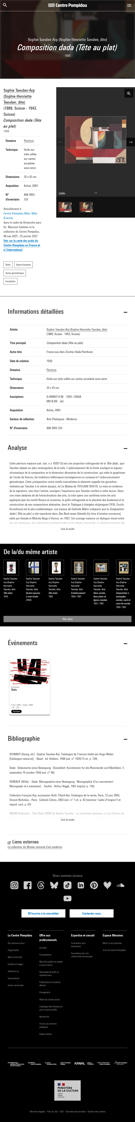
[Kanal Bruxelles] (86, 1065)
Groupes (43, 947)
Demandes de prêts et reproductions (49, 974)
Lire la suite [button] (67, 529)
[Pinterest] (94, 886)
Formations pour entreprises (78, 945)
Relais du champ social (49, 999)
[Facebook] (27, 886)
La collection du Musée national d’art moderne (35, 847)
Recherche (44, 1016)
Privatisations (45, 954)
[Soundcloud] (120, 886)
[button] (67, 312)
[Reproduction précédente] (60, 142)
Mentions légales (38, 1111)
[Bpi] (18, 1065)
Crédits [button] (62, 193)
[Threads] (41, 886)
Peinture (29, 141)
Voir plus (68, 619)
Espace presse (45, 1034)
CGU (62, 1111)
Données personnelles (76, 1111)
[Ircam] (36, 1065)
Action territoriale (16, 985)
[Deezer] (107, 886)
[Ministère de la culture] (67, 1090)
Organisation (13, 950)
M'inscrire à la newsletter (43, 913)
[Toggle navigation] (129, 5)
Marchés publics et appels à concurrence (51, 963)
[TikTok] (67, 886)
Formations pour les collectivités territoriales (81, 955)
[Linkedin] (81, 886)
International (13, 978)
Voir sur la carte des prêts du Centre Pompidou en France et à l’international (22, 245)
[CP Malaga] (67, 1065)
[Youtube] (67, 900)
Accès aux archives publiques (48, 1025)
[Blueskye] (54, 886)
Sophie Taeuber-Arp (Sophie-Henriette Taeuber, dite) (19, 96)
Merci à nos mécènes (112, 943)
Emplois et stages (15, 964)
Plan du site (52, 1111)
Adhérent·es (13, 971)
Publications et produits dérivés (49, 984)
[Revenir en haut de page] (126, 1113)
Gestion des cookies (96, 1111)
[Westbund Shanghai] (106, 1065)
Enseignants (44, 992)
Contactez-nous (91, 913)
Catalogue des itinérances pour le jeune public (50, 1008)
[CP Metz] (52, 1065)
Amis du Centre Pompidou (114, 950)
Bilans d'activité (15, 957)
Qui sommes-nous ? (16, 943)
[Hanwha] (120, 1065)
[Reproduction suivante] (130, 142)
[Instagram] (14, 886)
